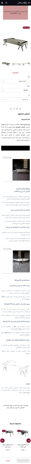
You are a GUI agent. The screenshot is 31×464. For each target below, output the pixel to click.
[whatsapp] (11, 109)
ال (29, 95)
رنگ (29, 77)
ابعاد (28, 86)
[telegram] (14, 109)
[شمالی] (22, 3)
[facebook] (20, 109)
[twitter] (17, 109)
